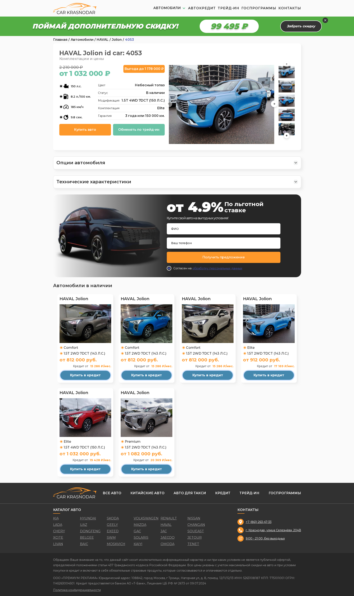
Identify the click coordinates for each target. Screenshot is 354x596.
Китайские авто (147, 493)
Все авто (112, 493)
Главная (60, 39)
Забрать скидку (301, 26)
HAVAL (102, 39)
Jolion (117, 39)
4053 (129, 39)
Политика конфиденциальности (77, 590)
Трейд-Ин (228, 8)
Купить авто (85, 130)
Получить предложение (223, 257)
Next (274, 104)
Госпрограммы (258, 8)
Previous (168, 104)
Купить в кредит (85, 375)
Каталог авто (67, 510)
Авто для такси (190, 493)
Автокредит (202, 8)
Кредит (222, 493)
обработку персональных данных (217, 268)
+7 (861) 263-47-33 (259, 522)
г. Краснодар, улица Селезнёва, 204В (273, 530)
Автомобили (82, 39)
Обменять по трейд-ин (138, 130)
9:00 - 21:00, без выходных (265, 538)
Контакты (289, 8)
